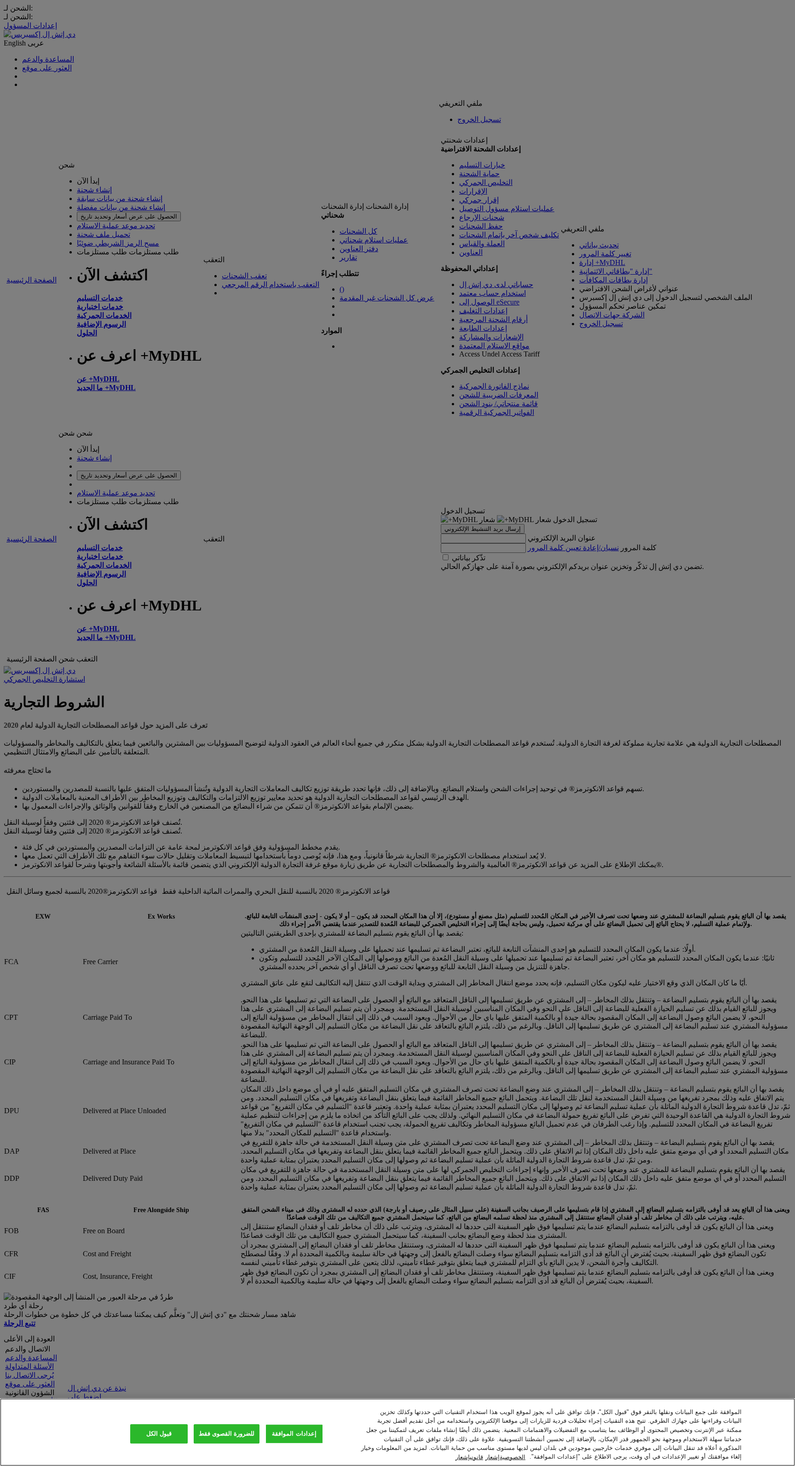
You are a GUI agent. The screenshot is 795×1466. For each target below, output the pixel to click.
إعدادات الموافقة (294, 1434)
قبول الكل (159, 1434)
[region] (397, 1432)
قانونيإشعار (469, 1456)
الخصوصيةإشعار (505, 1456)
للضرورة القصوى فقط (226, 1434)
